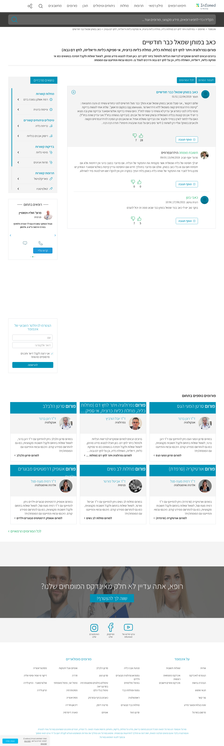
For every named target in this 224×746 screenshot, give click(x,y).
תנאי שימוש (200, 690)
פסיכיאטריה (72, 697)
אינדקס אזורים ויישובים (169, 683)
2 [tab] (32, 256)
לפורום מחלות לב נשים (99, 518)
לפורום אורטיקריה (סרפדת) (171, 518)
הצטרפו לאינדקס (197, 675)
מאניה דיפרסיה (70, 712)
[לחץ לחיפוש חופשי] (13, 19)
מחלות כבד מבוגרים (130, 705)
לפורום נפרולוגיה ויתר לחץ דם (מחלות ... (109, 455)
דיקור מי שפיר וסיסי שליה (35, 675)
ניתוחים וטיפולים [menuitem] (104, 5)
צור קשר (202, 697)
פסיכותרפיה (72, 690)
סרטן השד (134, 712)
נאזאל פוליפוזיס (131, 683)
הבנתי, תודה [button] (10, 741)
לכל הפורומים (186, 80)
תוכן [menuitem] (85, 5)
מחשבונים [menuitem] (55, 5)
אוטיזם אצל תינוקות (68, 668)
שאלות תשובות (173, 668)
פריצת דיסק (102, 705)
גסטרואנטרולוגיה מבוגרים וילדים (127, 677)
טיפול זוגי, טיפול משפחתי (66, 683)
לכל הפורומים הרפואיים (25, 531)
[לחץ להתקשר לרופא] (41, 243)
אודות (203, 668)
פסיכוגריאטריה (40, 668)
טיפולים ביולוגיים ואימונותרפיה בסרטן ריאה (94, 684)
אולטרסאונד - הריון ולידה (35, 683)
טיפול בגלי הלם (100, 690)
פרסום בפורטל (199, 712)
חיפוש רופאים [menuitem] (177, 5)
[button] (41, 6)
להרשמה (33, 365)
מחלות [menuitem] (124, 5)
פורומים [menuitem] (72, 5)
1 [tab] (34, 256)
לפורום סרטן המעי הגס (168, 455)
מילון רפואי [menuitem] (156, 5)
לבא (10, 235)
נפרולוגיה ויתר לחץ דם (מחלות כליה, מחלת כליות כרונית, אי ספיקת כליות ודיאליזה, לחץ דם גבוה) (149, 29)
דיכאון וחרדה (71, 705)
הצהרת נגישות (199, 683)
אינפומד (212, 29)
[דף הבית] (204, 6)
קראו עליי (43, 250)
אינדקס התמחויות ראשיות (171, 677)
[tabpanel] (33, 231)
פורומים (201, 29)
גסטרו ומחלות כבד (130, 690)
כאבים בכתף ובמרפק (98, 697)
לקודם (55, 235)
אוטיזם (105, 712)
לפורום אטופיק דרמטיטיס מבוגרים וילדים (39, 518)
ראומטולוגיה (133, 697)
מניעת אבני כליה (131, 668)
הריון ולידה (42, 690)
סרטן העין (103, 675)
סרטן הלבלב (102, 668)
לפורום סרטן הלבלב (28, 455)
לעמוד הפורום (206, 80)
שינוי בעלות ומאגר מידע (195, 705)
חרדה (75, 675)
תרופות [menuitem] (138, 5)
